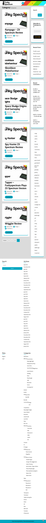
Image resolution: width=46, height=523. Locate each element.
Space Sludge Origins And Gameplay (16, 107)
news (36, 193)
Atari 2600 (28, 394)
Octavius (25, 442)
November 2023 (27, 310)
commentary (37, 149)
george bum (37, 175)
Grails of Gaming (29, 464)
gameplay (37, 169)
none (36, 199)
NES (28, 430)
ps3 (35, 220)
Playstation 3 (28, 485)
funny (36, 157)
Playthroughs (29, 378)
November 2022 (27, 337)
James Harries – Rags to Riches (32, 466)
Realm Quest (28, 475)
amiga (36, 133)
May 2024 (26, 296)
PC (24, 444)
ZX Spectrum (26, 513)
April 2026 (26, 264)
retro (35, 226)
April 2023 (26, 325)
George (16, 35)
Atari (25, 394)
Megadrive (28, 454)
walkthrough (37, 247)
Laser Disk (26, 419)
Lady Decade (26, 416)
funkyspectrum (38, 155)
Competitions (26, 407)
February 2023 (26, 330)
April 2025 (26, 273)
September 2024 (27, 289)
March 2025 (26, 276)
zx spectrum (37, 253)
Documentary (30, 359)
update (36, 245)
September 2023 (27, 314)
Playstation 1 (28, 480)
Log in (3, 358)
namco (36, 191)
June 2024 (26, 294)
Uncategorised (30, 387)
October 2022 (26, 339)
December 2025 (27, 267)
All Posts (25, 358)
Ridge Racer (35, 368)
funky (36, 152)
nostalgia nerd (37, 204)
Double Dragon (29, 459)
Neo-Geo (25, 423)
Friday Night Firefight (28, 409)
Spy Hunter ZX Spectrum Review (14, 146)
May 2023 (26, 323)
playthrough (37, 215)
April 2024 (26, 298)
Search (35, 10)
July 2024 (25, 292)
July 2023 (25, 319)
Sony (25, 480)
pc (35, 210)
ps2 (35, 218)
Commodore (26, 402)
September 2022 (27, 341)
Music (25, 421)
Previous (4, 240)
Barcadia (25, 400)
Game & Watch (27, 412)
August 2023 (26, 316)
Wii (28, 439)
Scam (36, 231)
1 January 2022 (9, 35)
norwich (36, 202)
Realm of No (28, 473)
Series (25, 457)
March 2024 (26, 301)
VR (24, 504)
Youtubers (26, 511)
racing (36, 223)
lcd (35, 188)
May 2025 (26, 271)
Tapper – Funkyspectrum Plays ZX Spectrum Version (16, 185)
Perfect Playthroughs (30, 468)
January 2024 (26, 305)
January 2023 (26, 332)
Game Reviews (30, 368)
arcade (36, 136)
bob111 (34, 114)
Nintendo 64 (29, 432)
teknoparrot (37, 242)
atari (35, 141)
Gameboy (29, 426)
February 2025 (26, 278)
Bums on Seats (29, 457)
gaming (36, 172)
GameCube (29, 428)
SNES (28, 435)
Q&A (28, 380)
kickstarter (37, 183)
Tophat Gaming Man (28, 497)
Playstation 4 (28, 487)
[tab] (23, 3)
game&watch (37, 163)
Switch (28, 437)
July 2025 (25, 269)
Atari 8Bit (27, 397)
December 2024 (27, 282)
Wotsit (36, 250)
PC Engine (26, 447)
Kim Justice (26, 414)
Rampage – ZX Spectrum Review (14, 31)
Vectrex (25, 499)
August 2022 (26, 344)
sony (35, 236)
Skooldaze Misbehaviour (12, 69)
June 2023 (26, 321)
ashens (36, 138)
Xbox (25, 506)
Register (3, 356)
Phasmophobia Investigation (31, 470)
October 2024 (26, 287)
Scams (28, 384)
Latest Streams (30, 371)
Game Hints (29, 365)
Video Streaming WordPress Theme (19, 521)
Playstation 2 (28, 483)
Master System (29, 451)
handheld (36, 180)
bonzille (35, 89)
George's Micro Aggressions (31, 461)
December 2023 (27, 307)
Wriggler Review (13, 223)
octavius (36, 207)
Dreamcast (28, 449)
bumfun (36, 146)
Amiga (30, 402)
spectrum (36, 239)
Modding (29, 373)
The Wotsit (26, 495)
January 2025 (26, 280)
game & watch (37, 160)
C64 (29, 404)
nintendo (36, 196)
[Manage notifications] (43, 520)
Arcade (25, 392)
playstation (37, 212)
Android (25, 390)
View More (9, 42)
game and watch (37, 166)
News (28, 375)
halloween (37, 177)
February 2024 (26, 303)
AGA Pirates (26, 356)
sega (35, 234)
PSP (26, 490)
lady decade (37, 185)
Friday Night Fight (30, 361)
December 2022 (27, 335)
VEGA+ (25, 501)
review (36, 228)
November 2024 (27, 285)
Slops (25, 478)
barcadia (36, 144)
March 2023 (26, 328)
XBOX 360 (26, 508)
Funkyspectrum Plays (31, 363)
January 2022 (26, 346)
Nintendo (25, 425)
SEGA (25, 449)
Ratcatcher (29, 382)
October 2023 (26, 312)
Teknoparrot (26, 492)
